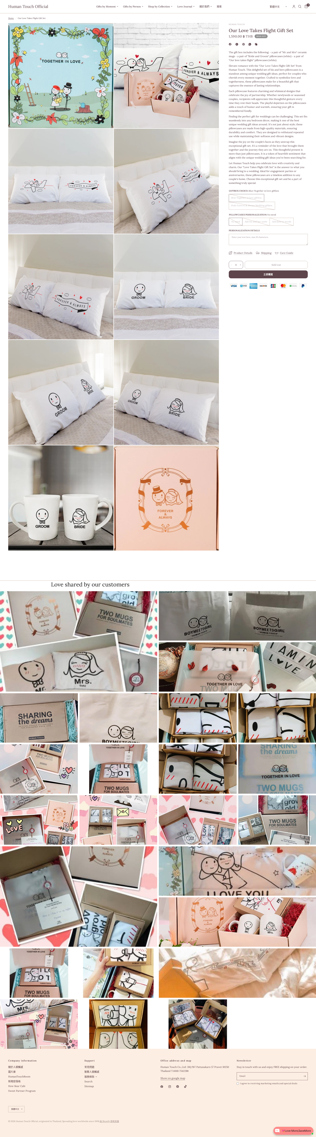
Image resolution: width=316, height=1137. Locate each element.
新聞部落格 (14, 1081)
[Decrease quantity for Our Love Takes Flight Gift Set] (231, 265)
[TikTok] (187, 1086)
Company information (22, 1060)
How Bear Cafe (16, 1086)
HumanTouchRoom (19, 1076)
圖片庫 (12, 1071)
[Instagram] (172, 1086)
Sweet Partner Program (22, 1090)
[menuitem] (107, 6)
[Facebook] (231, 44)
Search (88, 1081)
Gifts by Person (132, 6)
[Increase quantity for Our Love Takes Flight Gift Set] (240, 265)
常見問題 (89, 1067)
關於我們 (204, 6)
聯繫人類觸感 (91, 1071)
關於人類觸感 (15, 1067)
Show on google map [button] (172, 1078)
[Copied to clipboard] (257, 44)
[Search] (300, 6)
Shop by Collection (159, 6)
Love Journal (184, 6)
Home (11, 18)
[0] (305, 6)
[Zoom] (106, 30)
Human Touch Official (28, 7)
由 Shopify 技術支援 (109, 1121)
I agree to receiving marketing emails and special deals (268, 1083)
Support (89, 1060)
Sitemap (89, 1086)
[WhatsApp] (250, 44)
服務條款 (89, 1076)
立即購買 (268, 274)
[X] (237, 44)
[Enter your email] (304, 1076)
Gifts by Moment (106, 6)
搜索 (219, 6)
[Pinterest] (244, 44)
